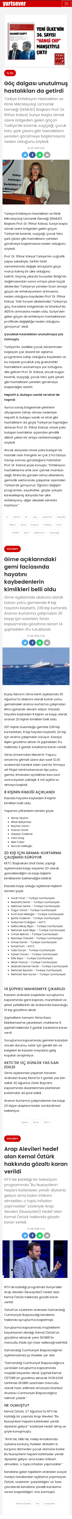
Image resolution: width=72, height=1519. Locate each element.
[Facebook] (32, 155)
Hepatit (61, 517)
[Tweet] (25, 155)
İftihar (13, 524)
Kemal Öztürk (23, 1503)
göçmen (47, 517)
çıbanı (16, 517)
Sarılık (15, 532)
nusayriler (49, 1503)
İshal (23, 524)
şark (26, 532)
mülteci (48, 524)
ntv (37, 1503)
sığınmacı (39, 532)
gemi (25, 1122)
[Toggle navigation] (66, 3)
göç (35, 517)
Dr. (26, 517)
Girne (36, 1122)
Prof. (59, 524)
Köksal (34, 524)
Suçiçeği (54, 532)
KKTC (46, 1122)
